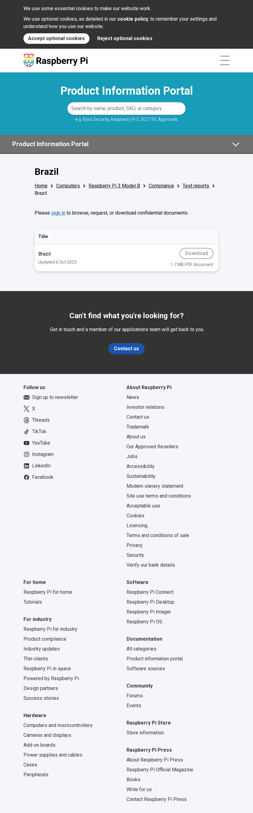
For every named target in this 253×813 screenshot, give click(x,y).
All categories (141, 649)
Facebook (42, 477)
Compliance (161, 186)
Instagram (43, 454)
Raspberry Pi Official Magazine (159, 770)
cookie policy (132, 19)
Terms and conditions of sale (157, 535)
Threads (41, 420)
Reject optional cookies (124, 38)
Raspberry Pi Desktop (150, 602)
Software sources (145, 668)
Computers (68, 186)
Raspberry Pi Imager (148, 612)
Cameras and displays (47, 735)
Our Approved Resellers (152, 447)
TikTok (39, 431)
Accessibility (140, 466)
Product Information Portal (126, 90)
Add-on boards (39, 745)
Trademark (137, 427)
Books (133, 779)
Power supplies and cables (52, 755)
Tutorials (32, 602)
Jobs (132, 456)
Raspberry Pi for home (47, 592)
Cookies (135, 516)
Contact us (126, 348)
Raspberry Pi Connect (149, 592)
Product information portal (154, 659)
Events (133, 705)
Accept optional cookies (56, 38)
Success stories (41, 698)
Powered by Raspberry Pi (51, 678)
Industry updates (41, 649)
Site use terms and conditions (158, 496)
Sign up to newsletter (55, 397)
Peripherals (35, 775)
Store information (145, 733)
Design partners (40, 688)
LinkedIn (41, 466)
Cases (30, 765)
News (132, 397)
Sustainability (141, 476)
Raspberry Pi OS (144, 622)
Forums (134, 696)
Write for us (139, 789)
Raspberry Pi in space (47, 668)
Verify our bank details (150, 565)
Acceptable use (143, 506)
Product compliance (44, 639)
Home (41, 186)
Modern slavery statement (154, 486)
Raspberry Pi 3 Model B (114, 186)
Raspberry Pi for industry (50, 629)
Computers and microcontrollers (58, 725)
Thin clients (35, 659)
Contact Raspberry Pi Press (156, 799)
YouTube (41, 443)
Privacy (134, 545)
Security (135, 555)
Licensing (136, 525)
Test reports (196, 186)
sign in (58, 213)
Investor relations (145, 407)
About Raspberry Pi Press (154, 760)
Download (197, 254)
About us (136, 437)
